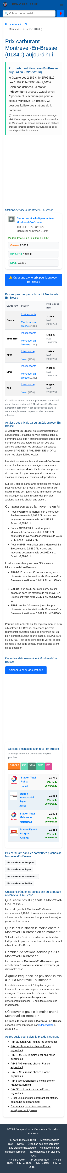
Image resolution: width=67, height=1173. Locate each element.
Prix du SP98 (24, 1163)
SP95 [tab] (40, 765)
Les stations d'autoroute (22, 1147)
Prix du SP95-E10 (39, 1159)
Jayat (24, 359)
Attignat (24, 837)
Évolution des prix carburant (43, 1143)
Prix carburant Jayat (19, 869)
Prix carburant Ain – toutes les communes (34, 1041)
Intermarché (28, 351)
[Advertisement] (33, 173)
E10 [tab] (24, 765)
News (20, 1143)
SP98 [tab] (32, 765)
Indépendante (28, 314)
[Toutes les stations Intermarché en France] (13, 800)
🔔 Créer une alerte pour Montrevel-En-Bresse (33, 279)
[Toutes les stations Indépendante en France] (11, 219)
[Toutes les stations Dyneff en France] (14, 834)
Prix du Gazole (16, 1159)
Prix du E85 (42, 1163)
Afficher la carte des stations (26, 670)
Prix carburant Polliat (19, 883)
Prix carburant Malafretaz (22, 876)
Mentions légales (49, 1139)
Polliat (24, 786)
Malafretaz (26, 822)
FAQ (33, 1155)
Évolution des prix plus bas (45, 1151)
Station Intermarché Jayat (26, 797)
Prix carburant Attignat (20, 862)
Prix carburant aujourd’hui (22, 1139)
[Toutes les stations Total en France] (14, 782)
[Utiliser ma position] (60, 13)
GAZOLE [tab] (14, 765)
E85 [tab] (48, 765)
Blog (10, 1143)
